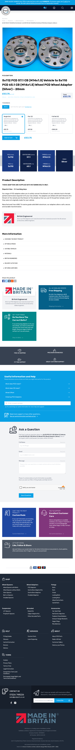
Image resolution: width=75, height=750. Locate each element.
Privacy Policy (7, 663)
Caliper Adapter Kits (34, 613)
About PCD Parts (57, 636)
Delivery (5, 648)
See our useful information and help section (23, 416)
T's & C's (65, 1)
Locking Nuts (56, 597)
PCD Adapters (32, 587)
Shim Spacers (7, 592)
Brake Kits (31, 611)
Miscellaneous (56, 624)
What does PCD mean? (13, 384)
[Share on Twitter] (6, 281)
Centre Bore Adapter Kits (35, 590)
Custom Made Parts (18, 534)
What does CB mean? (12, 388)
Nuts (53, 590)
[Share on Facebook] (3, 281)
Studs (54, 592)
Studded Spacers (8, 597)
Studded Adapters (33, 595)
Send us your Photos (58, 645)
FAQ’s (31, 480)
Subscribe (60, 700)
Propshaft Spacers (9, 613)
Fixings (53, 585)
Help (7, 631)
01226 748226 (17, 694)
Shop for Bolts (16, 337)
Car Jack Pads (56, 611)
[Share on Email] (15, 281)
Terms (8, 655)
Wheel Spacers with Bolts (10, 587)
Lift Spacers (7, 611)
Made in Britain (56, 639)
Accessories (55, 608)
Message (21, 461)
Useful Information (9, 642)
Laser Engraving (32, 639)
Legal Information (8, 669)
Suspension (6, 608)
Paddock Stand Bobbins (59, 616)
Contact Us (28, 107)
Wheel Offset (9, 392)
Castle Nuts (55, 603)
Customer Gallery (57, 642)
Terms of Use (7, 666)
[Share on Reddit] (12, 281)
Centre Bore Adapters (34, 592)
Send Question (26, 495)
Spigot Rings (56, 621)
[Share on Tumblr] (9, 281)
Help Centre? (48, 480)
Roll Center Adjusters (58, 613)
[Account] (54, 8)
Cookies (5, 660)
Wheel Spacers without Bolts (11, 590)
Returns (5, 645)
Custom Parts (32, 636)
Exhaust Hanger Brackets (59, 619)
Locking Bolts (56, 595)
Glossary (5, 639)
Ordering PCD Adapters (13, 397)
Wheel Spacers (7, 585)
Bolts (53, 587)
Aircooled (30, 608)
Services (34, 631)
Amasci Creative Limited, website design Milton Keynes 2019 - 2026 (40, 746)
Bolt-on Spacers (8, 595)
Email (20, 451)
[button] (62, 8)
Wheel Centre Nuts (57, 600)
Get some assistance (55, 534)
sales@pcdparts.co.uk (17, 697)
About (57, 631)
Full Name (22, 442)
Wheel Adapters (32, 585)
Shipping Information (55, 306)
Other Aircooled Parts (34, 616)
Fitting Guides (38, 480)
